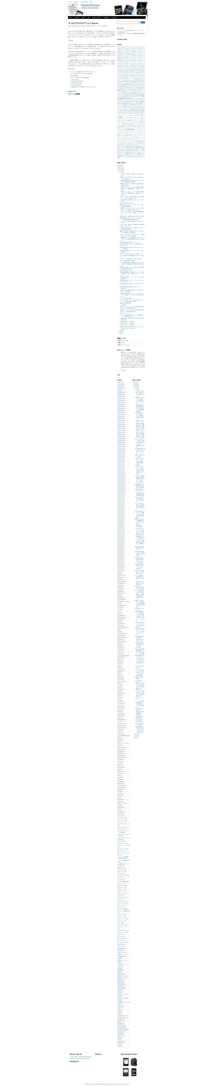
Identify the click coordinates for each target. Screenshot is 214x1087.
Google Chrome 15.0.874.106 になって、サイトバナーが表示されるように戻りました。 (139, 729)
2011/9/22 (141, 67)
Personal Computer (96, 17)
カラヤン (127, 128)
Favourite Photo (134, 86)
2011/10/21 (119, 51)
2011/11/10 (142, 52)
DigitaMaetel (127, 84)
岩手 (129, 144)
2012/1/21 (143, 70)
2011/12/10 (121, 472)
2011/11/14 (141, 54)
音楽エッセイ (124, 143)
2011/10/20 (140, 49)
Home (70, 1)
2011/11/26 (119, 58)
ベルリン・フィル (141, 138)
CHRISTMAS (132, 83)
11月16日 (125, 46)
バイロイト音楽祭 (123, 909)
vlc (129, 112)
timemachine (125, 110)
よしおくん (127, 141)
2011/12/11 (121, 474)
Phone (70, 17)
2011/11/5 (125, 60)
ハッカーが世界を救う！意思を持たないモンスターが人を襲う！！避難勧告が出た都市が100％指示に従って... (132, 264)
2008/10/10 (119, 48)
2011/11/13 (134, 54)
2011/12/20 (121, 486)
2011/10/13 (126, 49)
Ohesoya (122, 342)
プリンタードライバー (121, 138)
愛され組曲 (74, 75)
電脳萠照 (139, 153)
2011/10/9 (131, 52)
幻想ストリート (138, 149)
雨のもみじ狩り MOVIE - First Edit (127, 260)
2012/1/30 (137, 72)
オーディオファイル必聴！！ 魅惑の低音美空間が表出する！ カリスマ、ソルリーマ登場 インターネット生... (132, 213)
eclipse (139, 84)
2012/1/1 (126, 70)
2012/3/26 (132, 75)
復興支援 (119, 156)
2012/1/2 (121, 527)
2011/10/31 (140, 51)
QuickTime (119, 109)
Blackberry (106, 17)
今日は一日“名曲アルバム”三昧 (126, 203)
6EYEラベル (130, 78)
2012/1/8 (143, 72)
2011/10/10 (140, 48)
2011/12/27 (121, 490)
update (120, 112)
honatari (126, 90)
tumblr (138, 110)
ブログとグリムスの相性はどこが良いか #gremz (130, 259)
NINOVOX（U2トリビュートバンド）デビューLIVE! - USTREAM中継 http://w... (139, 461)
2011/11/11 (121, 54)
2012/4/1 (125, 77)
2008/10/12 (126, 48)
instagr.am (141, 92)
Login (90, 1)
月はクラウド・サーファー (126, 313)
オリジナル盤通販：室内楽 (139, 125)
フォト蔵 (134, 137)
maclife (143, 96)
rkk (128, 109)
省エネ (123, 152)
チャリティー (136, 131)
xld (136, 113)
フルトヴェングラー (131, 138)
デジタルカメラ (142, 132)
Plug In (130, 107)
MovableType (129, 100)
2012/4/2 (136, 77)
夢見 (129, 156)
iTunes (135, 93)
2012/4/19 (131, 77)
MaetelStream (90, 5)
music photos (126, 101)
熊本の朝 (133, 147)
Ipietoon (111, 1084)
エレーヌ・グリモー (135, 123)
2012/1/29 (132, 72)
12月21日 (131, 46)
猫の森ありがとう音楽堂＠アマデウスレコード (83, 87)
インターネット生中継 (137, 122)
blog (130, 81)
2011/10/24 (133, 51)
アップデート (122, 819)
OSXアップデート (123, 743)
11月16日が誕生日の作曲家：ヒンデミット (129, 242)
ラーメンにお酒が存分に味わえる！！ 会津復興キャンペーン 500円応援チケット (139, 704)
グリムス (96, 26)
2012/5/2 (119, 78)
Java (128, 95)
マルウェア (126, 140)
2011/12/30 (131, 66)
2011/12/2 (121, 484)
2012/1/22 (121, 72)
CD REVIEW (140, 81)
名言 (132, 156)
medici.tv (141, 98)
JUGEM (132, 95)
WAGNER (133, 112)
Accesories (113, 17)
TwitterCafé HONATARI (77, 81)
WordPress (130, 113)
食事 (127, 152)
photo (127, 104)
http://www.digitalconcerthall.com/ (136, 90)
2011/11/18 (133, 55)
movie (135, 100)
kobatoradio (142, 95)
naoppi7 (132, 101)
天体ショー (133, 153)
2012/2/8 (121, 549)
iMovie (136, 92)
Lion (120, 96)
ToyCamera (132, 110)
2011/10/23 (126, 51)
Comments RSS (84, 1)
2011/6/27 (121, 507)
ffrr (140, 86)
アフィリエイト (125, 117)
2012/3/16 (126, 75)
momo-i (124, 100)
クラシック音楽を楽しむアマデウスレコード (83, 72)
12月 (121, 170)
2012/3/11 (121, 75)
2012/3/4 (143, 75)
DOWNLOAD (134, 84)
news (137, 101)
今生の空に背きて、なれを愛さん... (128, 321)
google (129, 89)
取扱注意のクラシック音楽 (138, 150)
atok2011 (119, 81)
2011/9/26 (137, 69)
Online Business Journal (124, 1084)
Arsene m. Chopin (124, 340)
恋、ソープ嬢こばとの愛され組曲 (80, 77)
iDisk (128, 92)
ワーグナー (133, 141)
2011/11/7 (137, 60)
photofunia (119, 106)
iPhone (126, 93)
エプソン (128, 123)
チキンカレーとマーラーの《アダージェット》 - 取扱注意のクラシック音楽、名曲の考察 (139, 531)
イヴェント (121, 122)
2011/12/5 (143, 66)
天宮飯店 (127, 153)
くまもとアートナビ (134, 128)
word (125, 113)
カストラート (121, 128)
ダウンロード (129, 131)
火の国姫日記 (140, 143)
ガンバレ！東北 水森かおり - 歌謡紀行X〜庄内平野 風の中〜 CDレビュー (140, 506)
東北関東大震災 (126, 155)
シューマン (137, 129)
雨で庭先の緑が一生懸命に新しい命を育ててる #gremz (132, 216)
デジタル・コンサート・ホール (131, 132)
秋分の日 (119, 152)
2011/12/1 (121, 470)
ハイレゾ (136, 134)
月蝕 (132, 149)
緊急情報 (123, 146)
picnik (126, 107)
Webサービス (122, 803)
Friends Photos (135, 87)
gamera (141, 87)
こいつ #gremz (123, 305)
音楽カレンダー (132, 143)
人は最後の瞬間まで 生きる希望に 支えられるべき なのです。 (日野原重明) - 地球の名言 (140, 408)
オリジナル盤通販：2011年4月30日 (124, 125)
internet (118, 93)
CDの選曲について (121, 83)
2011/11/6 (131, 60)
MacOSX (122, 98)
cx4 (121, 84)
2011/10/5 (119, 52)
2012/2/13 (121, 541)
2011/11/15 (119, 55)
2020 (124, 78)
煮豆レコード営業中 (124, 350)
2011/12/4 (137, 66)
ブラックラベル (140, 137)
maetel (131, 98)
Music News (119, 101)
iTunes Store (142, 93)
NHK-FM (143, 101)
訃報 (120, 1046)
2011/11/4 (119, 60)
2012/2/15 (121, 543)
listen (124, 96)
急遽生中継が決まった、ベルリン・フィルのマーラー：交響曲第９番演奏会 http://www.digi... (140, 492)
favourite (128, 86)
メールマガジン (133, 140)
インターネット (128, 122)
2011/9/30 (121, 70)
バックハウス (134, 135)
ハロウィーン (140, 135)
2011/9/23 (119, 69)
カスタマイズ (142, 126)
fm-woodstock (121, 87)
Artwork (141, 80)
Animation (126, 80)
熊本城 (129, 149)
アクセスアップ (131, 115)
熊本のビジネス (122, 147)
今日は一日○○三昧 (124, 150)
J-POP (123, 95)
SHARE (136, 109)
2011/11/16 (126, 55)
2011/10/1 (133, 48)
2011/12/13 (126, 63)
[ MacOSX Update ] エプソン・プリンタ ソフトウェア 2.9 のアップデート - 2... (140, 631)
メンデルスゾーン (123, 942)
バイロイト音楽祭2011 (125, 135)
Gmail (125, 89)
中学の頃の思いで (139, 152)
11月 (121, 172)
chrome (138, 83)
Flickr (143, 86)
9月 (120, 331)
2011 (120, 168)
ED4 (144, 84)
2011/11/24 (140, 57)
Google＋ (140, 89)
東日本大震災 (122, 1025)
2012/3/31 (138, 75)
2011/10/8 (125, 52)
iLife (131, 92)
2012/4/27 (141, 77)
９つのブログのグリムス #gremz (83, 23)
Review (124, 109)
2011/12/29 (119, 66)
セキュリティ (123, 131)
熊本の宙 (128, 147)
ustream (125, 112)
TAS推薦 (141, 109)
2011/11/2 (119, 57)
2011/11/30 (140, 58)
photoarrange (133, 104)
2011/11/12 (127, 54)
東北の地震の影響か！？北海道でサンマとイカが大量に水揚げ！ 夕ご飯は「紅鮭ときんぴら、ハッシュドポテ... (132, 274)
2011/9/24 (125, 69)
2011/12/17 (133, 63)
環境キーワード (124, 144)
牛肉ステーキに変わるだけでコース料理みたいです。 (132, 253)
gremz (92, 26)
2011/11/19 (140, 55)
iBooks (118, 92)
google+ (134, 89)
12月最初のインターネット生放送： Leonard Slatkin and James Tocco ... (139, 416)
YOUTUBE (141, 113)
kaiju (136, 95)
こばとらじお (74, 79)
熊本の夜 (121, 986)
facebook (121, 86)
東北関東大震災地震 (134, 155)
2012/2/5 (121, 547)
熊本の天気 (139, 147)
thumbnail (119, 110)
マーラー (120, 140)
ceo (127, 83)
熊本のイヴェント (141, 146)
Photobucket (140, 104)
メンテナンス (139, 140)
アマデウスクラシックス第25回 (124, 120)
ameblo (141, 78)
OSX (137, 103)
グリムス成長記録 (103, 26)
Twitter (143, 110)
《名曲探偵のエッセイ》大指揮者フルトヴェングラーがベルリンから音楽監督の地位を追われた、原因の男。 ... (132, 239)
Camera (83, 17)
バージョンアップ (122, 134)
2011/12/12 (119, 63)
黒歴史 (120, 996)
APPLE (136, 80)
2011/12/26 (133, 64)
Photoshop (131, 106)
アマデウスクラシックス (135, 117)
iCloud (123, 92)
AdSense (136, 78)
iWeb (120, 95)
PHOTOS (125, 106)
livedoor (132, 96)
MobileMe (119, 100)
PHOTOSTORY (138, 106)
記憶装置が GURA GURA (125, 303)
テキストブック (122, 893)
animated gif (119, 80)
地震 (133, 152)
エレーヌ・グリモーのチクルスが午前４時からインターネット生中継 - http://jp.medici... (139, 672)
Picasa (121, 107)
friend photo (128, 87)
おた (142, 123)
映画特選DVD (139, 141)
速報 (130, 152)
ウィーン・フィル (123, 848)
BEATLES (125, 81)
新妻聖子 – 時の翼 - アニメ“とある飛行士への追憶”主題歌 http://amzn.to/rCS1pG (140, 603)
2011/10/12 (119, 49)
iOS (122, 93)
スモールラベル (122, 885)
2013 (120, 165)
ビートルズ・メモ (120, 137)
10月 (121, 330)
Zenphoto (119, 115)
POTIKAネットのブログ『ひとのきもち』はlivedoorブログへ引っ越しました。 (140, 400)
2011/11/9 (121, 61)
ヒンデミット (128, 137)
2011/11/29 (127, 58)
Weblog (138, 112)
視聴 (131, 150)
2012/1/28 (126, 72)
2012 (120, 167)
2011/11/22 (126, 57)
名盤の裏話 (137, 156)
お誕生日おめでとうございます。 (125, 126)
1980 (142, 46)
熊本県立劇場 (123, 149)
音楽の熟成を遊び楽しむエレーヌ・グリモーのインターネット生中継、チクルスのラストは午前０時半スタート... (132, 295)
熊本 (127, 146)
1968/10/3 (138, 46)
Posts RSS (75, 1)
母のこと (124, 156)
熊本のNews (132, 146)
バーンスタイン (130, 134)
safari (131, 109)
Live (128, 96)
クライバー (141, 128)
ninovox (133, 103)
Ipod (89, 17)
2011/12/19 (140, 63)
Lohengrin (138, 96)
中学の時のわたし (123, 1017)
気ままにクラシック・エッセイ (137, 144)
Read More (123, 370)
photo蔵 (120, 759)
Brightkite (134, 81)
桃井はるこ (141, 155)
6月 (120, 333)
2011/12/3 (125, 66)
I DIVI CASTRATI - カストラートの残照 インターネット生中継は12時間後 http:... (139, 514)
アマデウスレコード (124, 344)
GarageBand (119, 89)
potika (142, 107)
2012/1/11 (132, 70)
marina (136, 98)
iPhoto (130, 93)
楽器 (118, 144)
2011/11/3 (134, 58)
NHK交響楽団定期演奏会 (124, 103)
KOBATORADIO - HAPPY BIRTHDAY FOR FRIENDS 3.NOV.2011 (139, 711)
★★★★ (119, 46)
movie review (140, 100)
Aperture (131, 80)
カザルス (136, 126)
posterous (136, 107)
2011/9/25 (131, 69)
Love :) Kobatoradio (76, 85)
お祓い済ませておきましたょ (126, 270)
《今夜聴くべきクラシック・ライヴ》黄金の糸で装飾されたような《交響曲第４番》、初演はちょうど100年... (132, 188)
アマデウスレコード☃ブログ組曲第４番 (81, 73)
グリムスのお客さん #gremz (126, 298)
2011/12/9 (121, 505)
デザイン (122, 132)
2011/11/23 (133, 57)
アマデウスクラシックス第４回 (138, 120)
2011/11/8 (143, 60)
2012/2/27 (121, 545)
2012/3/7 (120, 77)
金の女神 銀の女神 (76, 83)
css (118, 84)
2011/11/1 (88, 26)
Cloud (142, 83)
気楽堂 (118, 146)
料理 (141, 156)
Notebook (77, 17)
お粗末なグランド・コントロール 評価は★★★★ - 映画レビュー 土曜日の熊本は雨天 (139, 685)
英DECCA (121, 950)
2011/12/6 (121, 503)
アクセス (124, 115)
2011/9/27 (143, 69)
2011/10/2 (134, 49)
